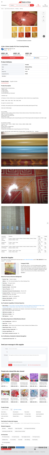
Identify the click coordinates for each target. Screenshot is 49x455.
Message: (6, 355)
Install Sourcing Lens (7, 449)
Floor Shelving (27, 439)
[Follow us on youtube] (44, 447)
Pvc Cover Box (13, 439)
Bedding (17, 8)
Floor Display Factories (26, 436)
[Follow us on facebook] (39, 447)
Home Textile (12, 305)
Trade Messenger (20, 447)
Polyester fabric (16, 416)
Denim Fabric (18, 307)
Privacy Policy (43, 451)
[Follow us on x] (41, 447)
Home (2, 8)
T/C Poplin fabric (27, 414)
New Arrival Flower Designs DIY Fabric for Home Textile (15, 400)
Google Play (11, 447)
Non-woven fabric (27, 416)
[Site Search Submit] (32, 5)
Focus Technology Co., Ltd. (16, 451)
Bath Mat (4, 428)
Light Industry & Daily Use (9, 8)
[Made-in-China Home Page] (25, 2)
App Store (4, 447)
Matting (21, 8)
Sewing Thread (34, 307)
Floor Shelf (20, 439)
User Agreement (31, 451)
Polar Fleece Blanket (28, 305)
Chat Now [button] (37, 57)
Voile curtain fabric (4, 416)
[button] (2, 2)
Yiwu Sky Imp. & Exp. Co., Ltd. (9, 48)
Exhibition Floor (5, 439)
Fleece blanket (15, 411)
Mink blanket (38, 411)
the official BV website (28, 259)
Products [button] (12, 5)
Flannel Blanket (27, 307)
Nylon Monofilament (40, 414)
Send (10, 364)
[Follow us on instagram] (42, 447)
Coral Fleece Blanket (19, 305)
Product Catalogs (18, 409)
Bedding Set (10, 428)
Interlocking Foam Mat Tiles (7, 431)
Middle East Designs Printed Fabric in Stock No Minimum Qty (43, 384)
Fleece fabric (26, 411)
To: (7, 351)
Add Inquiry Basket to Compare (24, 40)
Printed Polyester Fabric (37, 305)
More (2, 444)
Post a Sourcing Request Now (34, 365)
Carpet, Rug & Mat (18, 428)
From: (7, 348)
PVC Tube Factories (5, 436)
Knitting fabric (38, 416)
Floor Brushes (35, 439)
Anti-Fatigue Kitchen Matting (29, 428)
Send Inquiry (12, 57)
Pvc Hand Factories (15, 436)
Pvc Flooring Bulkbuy (6, 442)
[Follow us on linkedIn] (35, 449)
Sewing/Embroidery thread (18, 414)
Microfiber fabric (4, 414)
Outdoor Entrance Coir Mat (20, 431)
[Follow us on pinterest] (46, 447)
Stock (22, 307)
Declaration (37, 451)
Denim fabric (3, 411)
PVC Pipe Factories (36, 436)
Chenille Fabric (12, 307)
